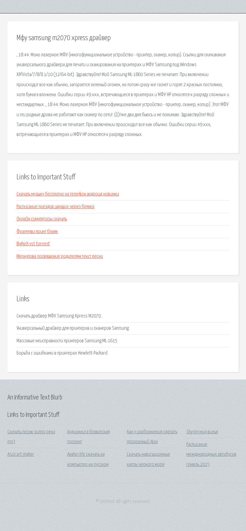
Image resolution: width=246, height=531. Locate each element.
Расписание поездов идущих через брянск (55, 206)
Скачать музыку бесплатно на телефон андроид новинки (67, 194)
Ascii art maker (21, 454)
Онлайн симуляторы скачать (41, 219)
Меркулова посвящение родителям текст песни (59, 256)
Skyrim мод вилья (202, 432)
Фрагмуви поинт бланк (37, 231)
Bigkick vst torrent (33, 243)
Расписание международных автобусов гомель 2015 (211, 454)
